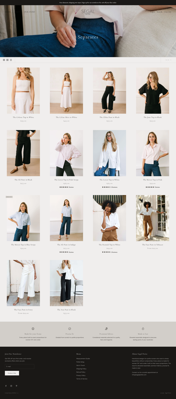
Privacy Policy (80, 375)
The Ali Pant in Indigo (66, 245)
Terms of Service (81, 379)
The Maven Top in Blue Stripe (23, 245)
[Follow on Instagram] (11, 386)
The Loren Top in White (109, 180)
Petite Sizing (80, 362)
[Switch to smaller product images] (7, 60)
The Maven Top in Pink (152, 180)
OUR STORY (29, 12)
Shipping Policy (81, 369)
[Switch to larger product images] (4, 60)
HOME (8, 12)
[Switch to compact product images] (11, 60)
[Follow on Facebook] (6, 386)
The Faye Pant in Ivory (23, 310)
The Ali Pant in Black (23, 180)
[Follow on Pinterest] (16, 386)
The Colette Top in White (23, 117)
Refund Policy (80, 372)
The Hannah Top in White (109, 245)
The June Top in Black (153, 117)
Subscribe (12, 373)
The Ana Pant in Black (66, 310)
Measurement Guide (83, 358)
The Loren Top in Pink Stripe (66, 180)
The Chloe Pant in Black (109, 117)
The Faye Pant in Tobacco (152, 245)
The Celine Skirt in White (66, 117)
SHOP (17, 12)
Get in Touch (80, 365)
